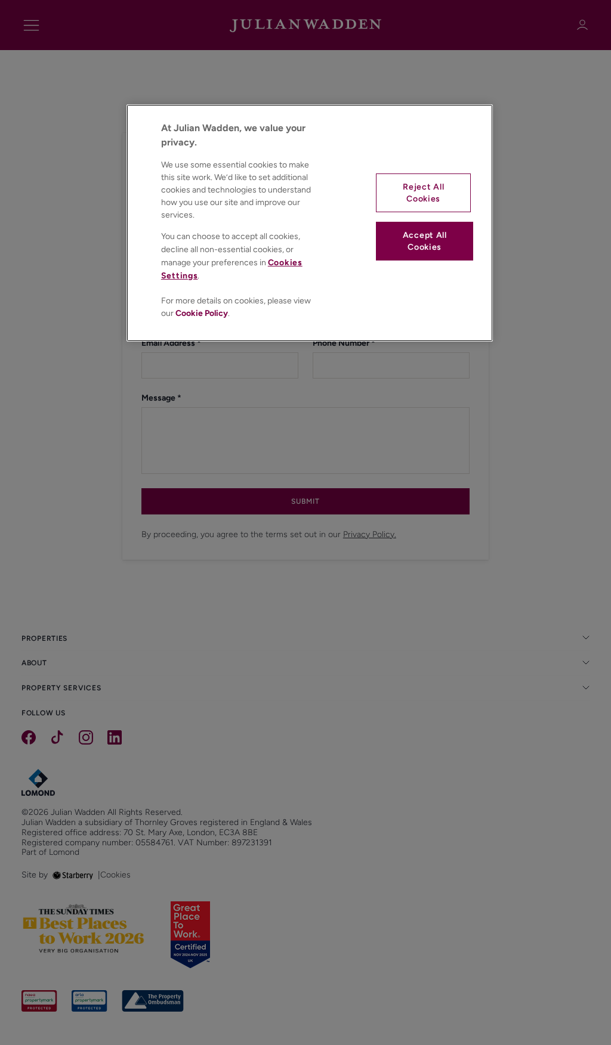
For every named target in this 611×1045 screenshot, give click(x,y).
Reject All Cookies (423, 193)
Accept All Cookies (425, 241)
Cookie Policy (201, 313)
